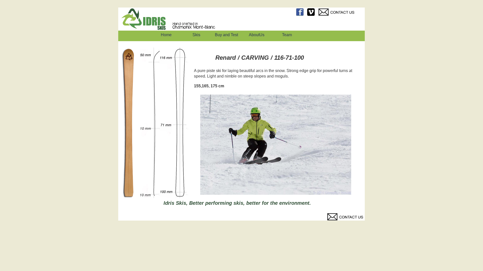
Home (166, 35)
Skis (196, 35)
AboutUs (256, 35)
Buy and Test (226, 35)
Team (287, 35)
